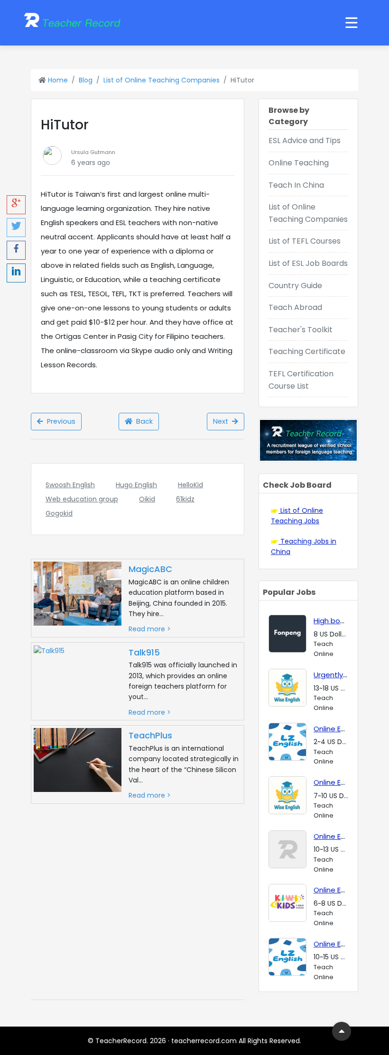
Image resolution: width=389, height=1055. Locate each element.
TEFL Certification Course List (301, 379)
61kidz (185, 499)
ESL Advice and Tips (305, 140)
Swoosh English (70, 485)
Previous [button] (59, 421)
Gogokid (59, 513)
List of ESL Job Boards (308, 263)
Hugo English (136, 485)
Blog (86, 80)
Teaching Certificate (307, 351)
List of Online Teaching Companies (161, 80)
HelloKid (190, 485)
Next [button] (222, 421)
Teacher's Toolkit (301, 329)
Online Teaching (299, 162)
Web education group (82, 499)
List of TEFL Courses (305, 241)
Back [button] (142, 421)
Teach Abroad (295, 307)
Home (57, 80)
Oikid (147, 499)
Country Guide (295, 285)
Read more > (150, 629)
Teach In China (296, 185)
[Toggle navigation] (351, 23)
